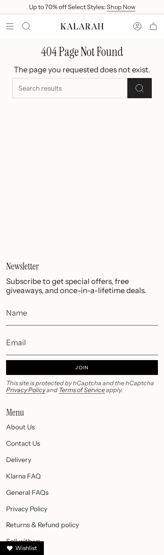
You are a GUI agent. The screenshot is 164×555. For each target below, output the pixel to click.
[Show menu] (10, 26)
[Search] (139, 88)
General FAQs (27, 492)
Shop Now (121, 7)
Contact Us (23, 443)
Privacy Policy (25, 390)
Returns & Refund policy (42, 525)
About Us (20, 427)
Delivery (18, 460)
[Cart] (153, 26)
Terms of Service (82, 390)
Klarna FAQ (23, 476)
